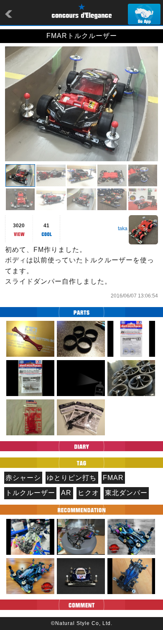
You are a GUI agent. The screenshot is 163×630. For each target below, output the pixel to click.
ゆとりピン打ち (72, 477)
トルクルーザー (30, 492)
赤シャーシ (23, 477)
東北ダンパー (126, 492)
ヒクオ (88, 492)
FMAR (113, 477)
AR (66, 492)
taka (122, 228)
